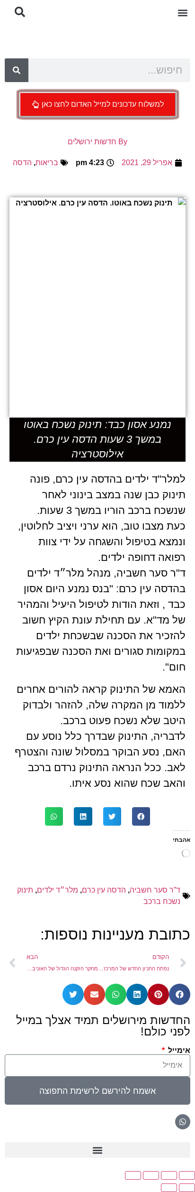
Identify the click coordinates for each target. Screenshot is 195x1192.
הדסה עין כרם (104, 890)
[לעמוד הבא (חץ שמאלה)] (169, 1187)
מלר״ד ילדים (57, 890)
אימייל (178, 1050)
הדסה (22, 162)
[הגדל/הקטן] (187, 1175)
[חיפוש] (16, 70)
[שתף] (151, 1175)
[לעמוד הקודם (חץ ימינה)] (187, 1187)
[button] (182, 12)
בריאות (46, 162)
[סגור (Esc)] (133, 1175)
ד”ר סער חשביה (155, 890)
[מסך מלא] (169, 1175)
